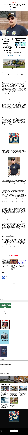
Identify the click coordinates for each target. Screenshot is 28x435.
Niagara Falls (14, 2)
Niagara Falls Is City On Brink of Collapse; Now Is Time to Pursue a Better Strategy (4, 406)
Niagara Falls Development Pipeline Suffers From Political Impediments (23, 394)
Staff (7, 276)
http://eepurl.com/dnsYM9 (14, 55)
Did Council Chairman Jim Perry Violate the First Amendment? (14, 267)
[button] (27, 301)
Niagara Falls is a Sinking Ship (12, 406)
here (12, 423)
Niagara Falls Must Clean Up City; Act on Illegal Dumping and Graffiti (4, 394)
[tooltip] (11, 255)
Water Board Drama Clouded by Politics (22, 266)
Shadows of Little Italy (5, 266)
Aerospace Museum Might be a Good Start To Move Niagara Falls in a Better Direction (13, 394)
